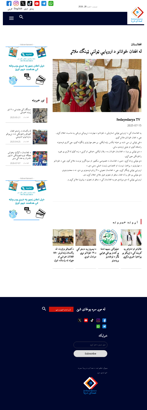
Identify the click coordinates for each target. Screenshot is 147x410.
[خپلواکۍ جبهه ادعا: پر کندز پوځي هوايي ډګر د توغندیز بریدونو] (108, 237)
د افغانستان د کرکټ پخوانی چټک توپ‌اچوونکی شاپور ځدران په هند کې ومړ (19, 156)
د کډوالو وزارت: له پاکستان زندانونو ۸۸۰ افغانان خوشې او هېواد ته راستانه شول (63, 255)
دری (26, 8)
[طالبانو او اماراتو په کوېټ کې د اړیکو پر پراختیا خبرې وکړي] (131, 237)
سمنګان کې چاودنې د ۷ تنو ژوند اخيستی (19, 111)
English (18, 8)
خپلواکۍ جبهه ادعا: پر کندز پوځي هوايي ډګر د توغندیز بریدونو (109, 255)
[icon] (50, 3)
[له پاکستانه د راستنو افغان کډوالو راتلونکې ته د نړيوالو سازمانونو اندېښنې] (40, 137)
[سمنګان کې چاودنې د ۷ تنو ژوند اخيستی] (40, 115)
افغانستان (26, 117)
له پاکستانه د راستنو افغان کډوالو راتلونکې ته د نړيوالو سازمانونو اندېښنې (18, 134)
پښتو (31, 8)
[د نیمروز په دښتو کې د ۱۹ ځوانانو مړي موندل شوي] (85, 237)
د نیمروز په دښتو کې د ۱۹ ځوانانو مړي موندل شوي (86, 253)
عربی (9, 8)
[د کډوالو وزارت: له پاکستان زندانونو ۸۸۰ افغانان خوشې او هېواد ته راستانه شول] (63, 237)
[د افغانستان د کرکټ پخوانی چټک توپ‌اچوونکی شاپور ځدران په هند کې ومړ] (40, 158)
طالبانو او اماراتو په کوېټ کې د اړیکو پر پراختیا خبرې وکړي (131, 253)
